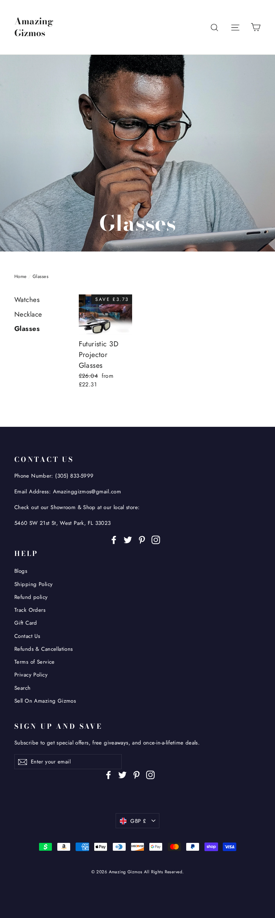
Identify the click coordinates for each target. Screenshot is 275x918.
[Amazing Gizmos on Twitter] (128, 539)
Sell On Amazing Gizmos (45, 701)
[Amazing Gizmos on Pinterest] (142, 539)
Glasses (27, 328)
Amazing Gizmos (33, 27)
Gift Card (25, 623)
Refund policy (31, 597)
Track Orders (29, 610)
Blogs (20, 571)
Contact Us (27, 636)
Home (20, 276)
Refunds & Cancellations (43, 649)
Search (22, 688)
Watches (27, 299)
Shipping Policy (33, 584)
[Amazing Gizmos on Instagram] (155, 539)
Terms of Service (34, 662)
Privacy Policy (31, 675)
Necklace (28, 314)
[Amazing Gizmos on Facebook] (114, 539)
